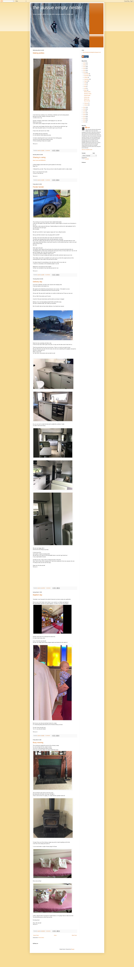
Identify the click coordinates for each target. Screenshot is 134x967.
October (86, 77)
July (85, 82)
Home (55, 935)
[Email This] (53, 150)
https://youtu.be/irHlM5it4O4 (39, 160)
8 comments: (47, 274)
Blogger (72, 949)
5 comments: (47, 150)
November (86, 75)
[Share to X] (55, 150)
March (85, 90)
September (86, 79)
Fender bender (38, 187)
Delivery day (37, 282)
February (86, 103)
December (86, 73)
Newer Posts (36, 935)
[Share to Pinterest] (58, 150)
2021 (84, 72)
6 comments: (48, 931)
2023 (84, 68)
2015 (84, 116)
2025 (84, 64)
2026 (84, 63)
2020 (84, 107)
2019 (84, 109)
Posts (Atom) (41, 937)
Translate (87, 159)
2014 (84, 118)
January (86, 105)
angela (88, 127)
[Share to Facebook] (57, 150)
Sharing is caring (39, 157)
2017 (84, 112)
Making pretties (38, 53)
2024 (84, 66)
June (85, 84)
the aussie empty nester (57, 7)
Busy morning (38, 742)
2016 (84, 114)
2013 (84, 120)
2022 (84, 70)
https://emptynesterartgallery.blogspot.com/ (92, 52)
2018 (84, 110)
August (85, 81)
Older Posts (74, 935)
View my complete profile (87, 149)
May (85, 86)
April (85, 88)
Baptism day (37, 595)
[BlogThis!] (54, 150)
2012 (84, 121)
